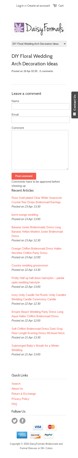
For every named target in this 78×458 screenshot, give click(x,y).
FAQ (14, 404)
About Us (17, 388)
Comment (18, 127)
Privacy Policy (20, 398)
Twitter (15, 421)
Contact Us (74, 103)
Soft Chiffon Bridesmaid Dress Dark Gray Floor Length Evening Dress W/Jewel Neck (38, 331)
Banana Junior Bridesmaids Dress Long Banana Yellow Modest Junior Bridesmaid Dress (37, 232)
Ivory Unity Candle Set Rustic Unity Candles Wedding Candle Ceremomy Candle (39, 297)
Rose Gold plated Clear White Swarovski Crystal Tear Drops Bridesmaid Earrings (37, 200)
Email (15, 114)
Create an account (38, 5)
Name (15, 101)
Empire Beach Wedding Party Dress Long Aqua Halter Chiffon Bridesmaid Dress (37, 314)
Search (16, 383)
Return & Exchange (24, 393)
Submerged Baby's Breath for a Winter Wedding (35, 348)
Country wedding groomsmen (30, 265)
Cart (61, 5)
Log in (20, 5)
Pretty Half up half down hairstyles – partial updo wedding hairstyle (38, 280)
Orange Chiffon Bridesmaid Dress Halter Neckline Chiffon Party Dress (37, 250)
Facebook (23, 421)
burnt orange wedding (25, 214)
